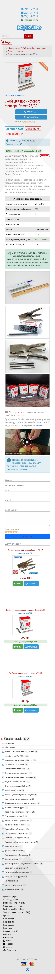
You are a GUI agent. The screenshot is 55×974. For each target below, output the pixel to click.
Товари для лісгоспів (13, 846)
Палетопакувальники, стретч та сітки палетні (22, 803)
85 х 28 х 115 (40, 239)
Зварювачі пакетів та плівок (16, 764)
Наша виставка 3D (10, 931)
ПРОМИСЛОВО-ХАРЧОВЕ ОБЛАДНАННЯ (21, 751)
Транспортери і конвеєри (15, 850)
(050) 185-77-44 (30, 16)
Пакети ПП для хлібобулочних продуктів (20, 794)
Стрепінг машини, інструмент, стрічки (20, 812)
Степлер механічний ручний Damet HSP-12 (25, 550)
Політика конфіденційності (14, 909)
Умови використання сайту (14, 902)
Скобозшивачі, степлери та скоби (18, 833)
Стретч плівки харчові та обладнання (19, 799)
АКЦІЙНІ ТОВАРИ (8, 747)
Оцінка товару (12, 529)
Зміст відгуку (11, 509)
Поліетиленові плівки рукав (16, 807)
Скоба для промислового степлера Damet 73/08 (25, 609)
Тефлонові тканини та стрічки (16, 868)
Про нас (6, 915)
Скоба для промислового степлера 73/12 (25, 673)
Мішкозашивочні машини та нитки (18, 872)
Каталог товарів (16, 739)
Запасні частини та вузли (15, 885)
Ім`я (7, 490)
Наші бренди (8, 918)
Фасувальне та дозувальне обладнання (20, 777)
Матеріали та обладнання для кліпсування (21, 842)
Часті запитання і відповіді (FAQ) (16, 912)
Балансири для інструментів (16, 876)
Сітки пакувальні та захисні (16, 816)
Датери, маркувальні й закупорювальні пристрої (23, 863)
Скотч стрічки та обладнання (17, 829)
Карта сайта (11, 950)
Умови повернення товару (13, 906)
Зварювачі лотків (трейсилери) (17, 768)
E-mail (8, 499)
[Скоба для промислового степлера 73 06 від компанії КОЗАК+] (27, 287)
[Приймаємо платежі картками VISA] (24, 963)
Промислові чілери (13, 859)
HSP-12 (39, 425)
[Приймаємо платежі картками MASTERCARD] (32, 963)
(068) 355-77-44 (30, 9)
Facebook (9, 943)
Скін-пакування (11, 880)
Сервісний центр (31, 19)
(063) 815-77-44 (30, 12)
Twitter (8, 940)
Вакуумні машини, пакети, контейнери (20, 760)
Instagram (9, 947)
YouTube (9, 937)
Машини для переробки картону (17, 855)
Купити (17, 583)
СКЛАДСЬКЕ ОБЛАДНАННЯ (16, 755)
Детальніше (31, 583)
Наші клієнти (8, 921)
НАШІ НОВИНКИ (8, 743)
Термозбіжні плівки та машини (17, 824)
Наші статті (7, 928)
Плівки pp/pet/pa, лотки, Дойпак (17, 786)
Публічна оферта (10, 896)
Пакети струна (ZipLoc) (14, 790)
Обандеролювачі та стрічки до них (18, 820)
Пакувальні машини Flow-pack (17, 781)
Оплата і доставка (10, 899)
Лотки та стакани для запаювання (18, 773)
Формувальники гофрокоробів (17, 837)
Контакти (7, 934)
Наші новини (8, 925)
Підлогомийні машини (14, 889)
